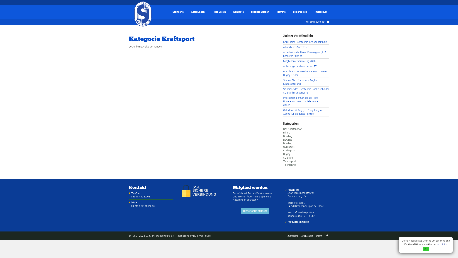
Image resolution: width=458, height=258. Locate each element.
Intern (319, 236)
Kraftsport (289, 150)
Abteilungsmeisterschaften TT (299, 66)
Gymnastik (289, 147)
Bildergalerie (300, 11)
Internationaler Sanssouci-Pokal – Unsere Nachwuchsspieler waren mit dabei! (303, 101)
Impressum (321, 11)
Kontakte (238, 11)
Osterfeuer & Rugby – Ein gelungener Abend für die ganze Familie (303, 111)
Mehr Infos (442, 244)
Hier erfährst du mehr (255, 210)
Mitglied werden (260, 11)
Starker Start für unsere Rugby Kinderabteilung (300, 81)
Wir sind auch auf (316, 21)
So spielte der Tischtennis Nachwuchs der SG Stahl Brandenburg (306, 90)
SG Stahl (288, 157)
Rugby (286, 154)
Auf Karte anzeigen (298, 221)
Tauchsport (289, 161)
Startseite (178, 11)
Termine (281, 11)
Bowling (287, 136)
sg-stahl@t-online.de (143, 205)
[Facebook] (327, 236)
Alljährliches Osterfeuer (296, 47)
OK (425, 249)
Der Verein (220, 11)
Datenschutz (307, 236)
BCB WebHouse (202, 235)
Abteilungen (198, 11)
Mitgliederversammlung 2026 (299, 61)
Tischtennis (289, 164)
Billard (286, 132)
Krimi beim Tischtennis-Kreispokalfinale (305, 42)
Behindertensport (293, 129)
